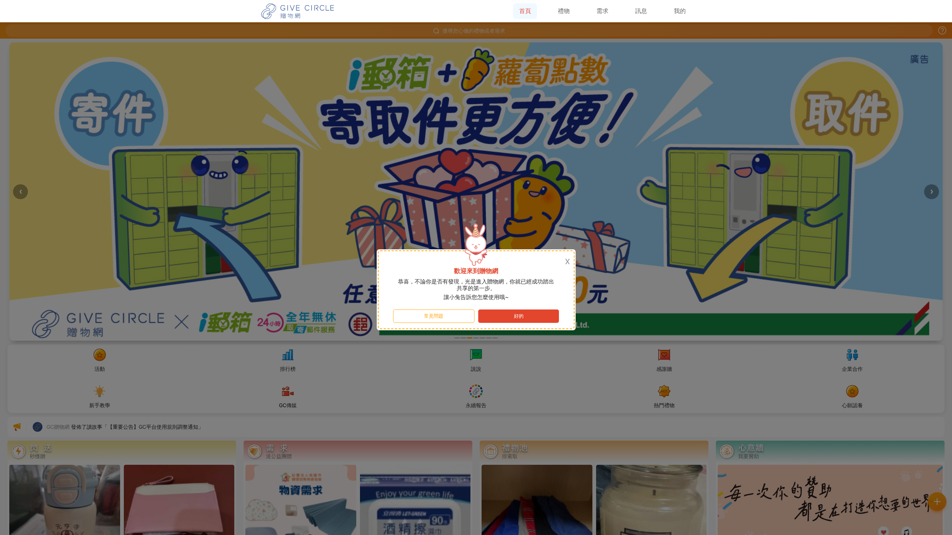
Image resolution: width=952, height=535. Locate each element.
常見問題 (433, 316)
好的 (519, 316)
